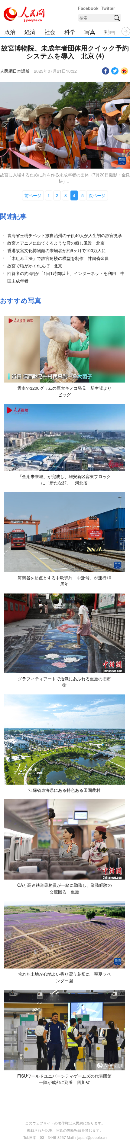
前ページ (32, 195)
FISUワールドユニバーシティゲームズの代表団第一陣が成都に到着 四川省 (64, 1079)
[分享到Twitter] (115, 71)
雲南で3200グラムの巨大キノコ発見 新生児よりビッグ (64, 391)
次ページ (97, 195)
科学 (69, 31)
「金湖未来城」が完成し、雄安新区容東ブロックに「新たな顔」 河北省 (64, 479)
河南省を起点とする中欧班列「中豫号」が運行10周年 (64, 581)
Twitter (108, 8)
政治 (10, 31)
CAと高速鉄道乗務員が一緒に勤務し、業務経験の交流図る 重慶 (64, 888)
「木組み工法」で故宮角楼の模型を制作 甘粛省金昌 (58, 258)
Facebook (88, 8)
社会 (49, 31)
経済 (29, 31)
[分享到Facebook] (105, 71)
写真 (89, 31)
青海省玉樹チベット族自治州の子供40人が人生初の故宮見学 (64, 235)
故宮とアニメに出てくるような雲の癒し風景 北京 (56, 243)
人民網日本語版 (15, 71)
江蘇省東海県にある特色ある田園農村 (64, 790)
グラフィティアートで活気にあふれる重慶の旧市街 (64, 682)
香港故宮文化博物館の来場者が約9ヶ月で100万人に (56, 250)
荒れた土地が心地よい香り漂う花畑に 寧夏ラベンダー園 (64, 977)
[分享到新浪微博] (124, 71)
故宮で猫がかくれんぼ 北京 (34, 266)
